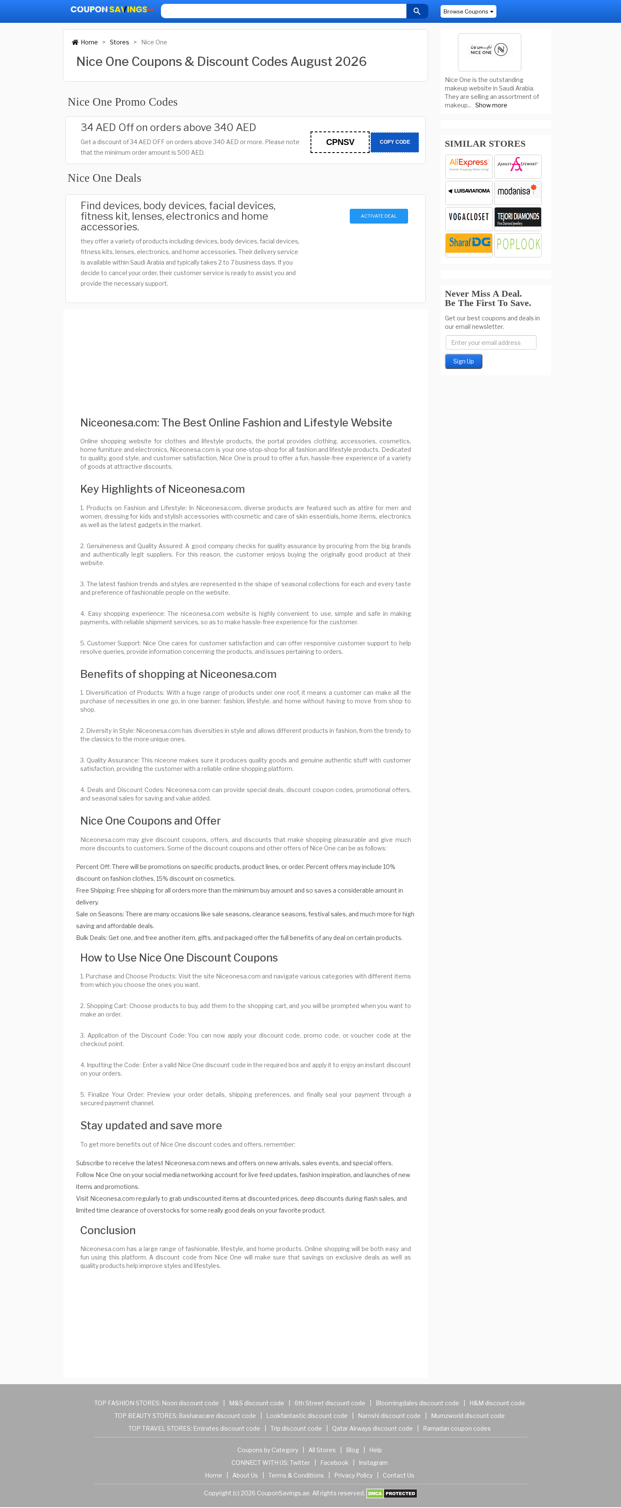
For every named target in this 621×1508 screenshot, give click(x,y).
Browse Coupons (466, 11)
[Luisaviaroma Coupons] (469, 193)
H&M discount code (497, 1403)
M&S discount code (256, 1403)
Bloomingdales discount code (417, 1403)
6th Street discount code (329, 1403)
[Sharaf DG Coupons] (469, 245)
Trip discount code (296, 1428)
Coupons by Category (267, 1449)
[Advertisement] (246, 355)
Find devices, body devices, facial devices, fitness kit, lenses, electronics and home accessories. (178, 216)
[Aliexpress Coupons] (469, 167)
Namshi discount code (389, 1415)
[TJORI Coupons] (518, 219)
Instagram (373, 1462)
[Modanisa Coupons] (518, 193)
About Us (245, 1475)
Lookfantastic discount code (307, 1415)
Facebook (334, 1462)
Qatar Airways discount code (372, 1428)
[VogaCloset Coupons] (469, 219)
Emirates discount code (226, 1428)
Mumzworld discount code (468, 1415)
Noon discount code (190, 1403)
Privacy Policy (353, 1475)
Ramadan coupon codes (457, 1428)
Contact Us (398, 1475)
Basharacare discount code (217, 1415)
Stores (119, 42)
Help (375, 1449)
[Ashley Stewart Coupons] (518, 167)
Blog (352, 1449)
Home (89, 42)
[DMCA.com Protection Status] (391, 1493)
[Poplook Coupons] (518, 245)
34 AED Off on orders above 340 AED (168, 127)
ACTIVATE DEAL (379, 216)
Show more (491, 105)
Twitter (300, 1462)
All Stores (322, 1449)
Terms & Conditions (296, 1475)
